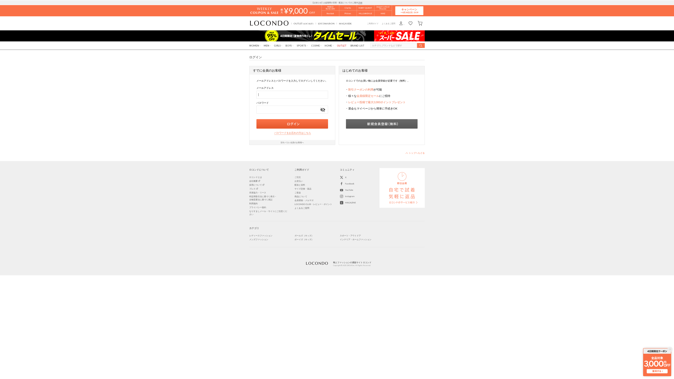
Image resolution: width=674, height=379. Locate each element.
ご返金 (298, 192)
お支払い (299, 181)
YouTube (349, 190)
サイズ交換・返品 (303, 188)
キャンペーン (409, 11)
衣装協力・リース (257, 192)
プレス (252, 188)
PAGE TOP (415, 153)
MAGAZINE (350, 202)
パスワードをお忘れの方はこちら (292, 132)
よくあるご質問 (388, 23)
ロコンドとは (255, 177)
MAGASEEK (345, 23)
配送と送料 (300, 185)
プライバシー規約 (257, 207)
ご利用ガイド (373, 23)
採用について (255, 185)
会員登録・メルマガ (304, 200)
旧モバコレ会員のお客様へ (292, 142)
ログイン (292, 124)
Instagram (350, 196)
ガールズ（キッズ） (304, 235)
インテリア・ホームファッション (355, 239)
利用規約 (253, 203)
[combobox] (292, 95)
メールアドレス (265, 87)
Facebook (349, 183)
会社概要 (253, 181)
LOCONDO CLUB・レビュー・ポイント (313, 204)
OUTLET (304, 23)
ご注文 (298, 177)
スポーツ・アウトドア (350, 235)
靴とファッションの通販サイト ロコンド (269, 23)
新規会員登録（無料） (382, 124)
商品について (301, 196)
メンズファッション (258, 239)
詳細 (360, 2)
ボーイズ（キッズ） (304, 239)
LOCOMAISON (326, 23)
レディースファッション (260, 235)
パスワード (262, 102)
